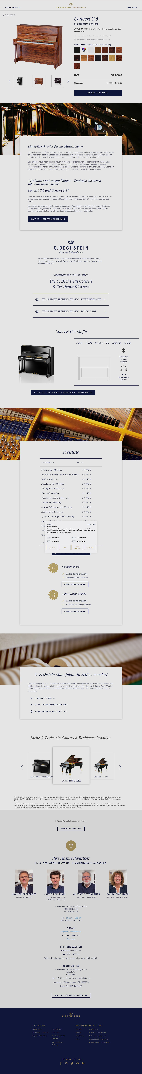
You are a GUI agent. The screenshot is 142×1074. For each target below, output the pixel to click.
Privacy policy (91, 524)
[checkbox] (49, 538)
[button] (50, 524)
